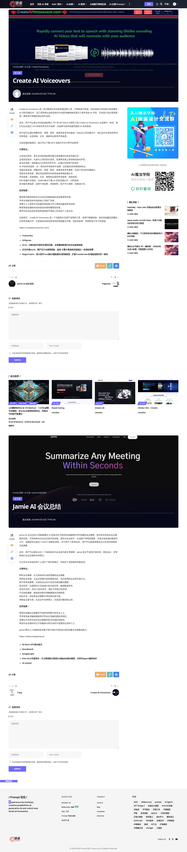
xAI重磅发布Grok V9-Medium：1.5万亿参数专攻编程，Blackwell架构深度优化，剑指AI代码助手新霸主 (29, 410)
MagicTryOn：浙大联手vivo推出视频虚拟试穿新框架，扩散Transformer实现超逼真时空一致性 (65, 254)
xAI (43, 422)
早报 (135, 813)
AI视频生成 (138, 828)
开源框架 (170, 820)
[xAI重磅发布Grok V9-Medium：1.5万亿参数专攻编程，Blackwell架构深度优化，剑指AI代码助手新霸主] (29, 392)
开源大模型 (138, 817)
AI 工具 (18, 73)
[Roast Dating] (72, 392)
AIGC (136, 802)
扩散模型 (163, 824)
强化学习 (159, 817)
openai (154, 813)
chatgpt (149, 828)
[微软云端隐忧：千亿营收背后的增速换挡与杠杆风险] (171, 237)
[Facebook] (169, 839)
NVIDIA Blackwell (32, 422)
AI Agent (169, 802)
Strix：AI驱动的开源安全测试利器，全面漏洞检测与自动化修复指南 (52, 244)
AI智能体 (137, 824)
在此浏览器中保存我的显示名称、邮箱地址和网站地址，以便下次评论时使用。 (41, 353)
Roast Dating (58, 407)
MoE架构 (149, 820)
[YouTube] (176, 839)
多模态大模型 (153, 805)
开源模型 (166, 809)
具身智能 (144, 813)
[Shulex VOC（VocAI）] (158, 392)
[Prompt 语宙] (17, 4)
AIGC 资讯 (134, 214)
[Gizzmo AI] (115, 392)
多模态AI (160, 820)
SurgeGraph (28, 653)
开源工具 (156, 809)
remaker (56, 412)
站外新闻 (12, 418)
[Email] (12, 119)
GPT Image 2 (139, 805)
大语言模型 (164, 813)
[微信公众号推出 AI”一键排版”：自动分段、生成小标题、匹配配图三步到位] (171, 250)
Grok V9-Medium (16, 422)
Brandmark (27, 649)
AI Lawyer (27, 663)
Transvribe (27, 235)
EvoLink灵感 (167, 805)
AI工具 (154, 824)
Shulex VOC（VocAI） (148, 407)
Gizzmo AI (99, 407)
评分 (11, 307)
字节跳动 (146, 809)
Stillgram (26, 240)
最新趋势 (33, 403)
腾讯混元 (170, 817)
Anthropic (138, 820)
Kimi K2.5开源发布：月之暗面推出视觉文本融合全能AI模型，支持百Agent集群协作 (59, 658)
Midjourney (146, 802)
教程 (146, 824)
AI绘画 (136, 809)
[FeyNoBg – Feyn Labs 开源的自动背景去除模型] (171, 211)
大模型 (159, 828)
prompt (158, 802)
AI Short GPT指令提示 (32, 644)
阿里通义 (149, 817)
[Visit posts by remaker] (17, 94)
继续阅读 (8, 781)
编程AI (11, 425)
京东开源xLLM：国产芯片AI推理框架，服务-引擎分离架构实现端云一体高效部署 (58, 249)
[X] (172, 839)
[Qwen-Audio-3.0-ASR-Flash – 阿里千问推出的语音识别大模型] (171, 224)
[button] (129, 4)
